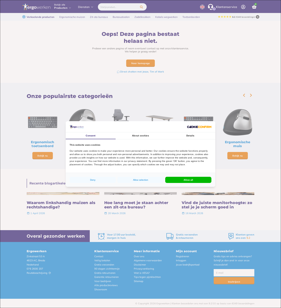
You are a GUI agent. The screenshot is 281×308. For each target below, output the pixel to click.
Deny (92, 180)
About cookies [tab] (140, 135)
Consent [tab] (90, 135)
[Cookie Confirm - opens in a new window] (199, 126)
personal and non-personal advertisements (126, 154)
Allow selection (140, 180)
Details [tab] (190, 135)
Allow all (188, 180)
